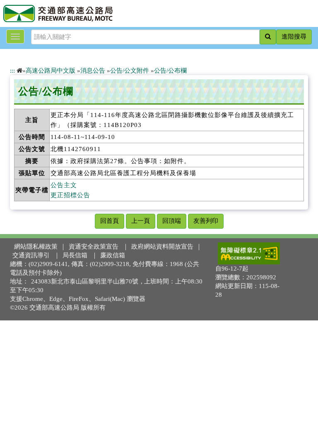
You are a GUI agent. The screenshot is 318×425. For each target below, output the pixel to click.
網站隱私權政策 (36, 246)
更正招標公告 (70, 195)
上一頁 (140, 220)
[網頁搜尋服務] (268, 36)
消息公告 (92, 70)
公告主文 (64, 185)
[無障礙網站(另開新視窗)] (248, 253)
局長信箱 (75, 255)
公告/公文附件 (129, 70)
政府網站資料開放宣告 (162, 246)
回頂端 (171, 220)
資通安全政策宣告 (93, 246)
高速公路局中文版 (50, 70)
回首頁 (109, 220)
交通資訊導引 (31, 255)
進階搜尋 (294, 36)
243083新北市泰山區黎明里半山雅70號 (84, 281)
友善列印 (205, 220)
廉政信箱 (112, 255)
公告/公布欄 (170, 70)
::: (12, 70)
